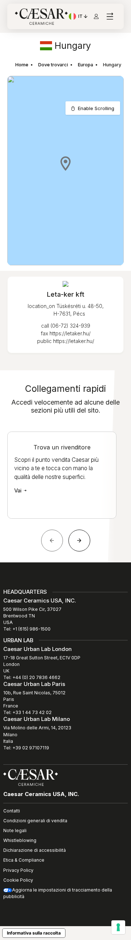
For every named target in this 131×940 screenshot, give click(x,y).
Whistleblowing (19, 840)
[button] (65, 163)
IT (83, 17)
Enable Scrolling (96, 108)
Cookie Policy (18, 880)
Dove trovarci (53, 64)
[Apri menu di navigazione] (109, 16)
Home (21, 64)
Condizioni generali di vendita (35, 820)
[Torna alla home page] (30, 777)
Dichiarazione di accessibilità (34, 850)
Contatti (11, 811)
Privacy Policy (18, 870)
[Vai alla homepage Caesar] (41, 16)
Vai (18, 490)
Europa (85, 64)
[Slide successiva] (79, 540)
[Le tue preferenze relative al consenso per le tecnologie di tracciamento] (118, 927)
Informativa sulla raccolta (34, 933)
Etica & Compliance (23, 860)
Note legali (15, 830)
